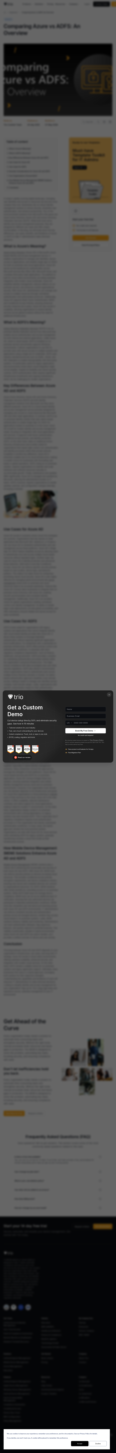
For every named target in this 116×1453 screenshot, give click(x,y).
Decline (98, 1444)
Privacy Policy (85, 1434)
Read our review (24, 757)
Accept (79, 1444)
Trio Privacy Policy (97, 740)
